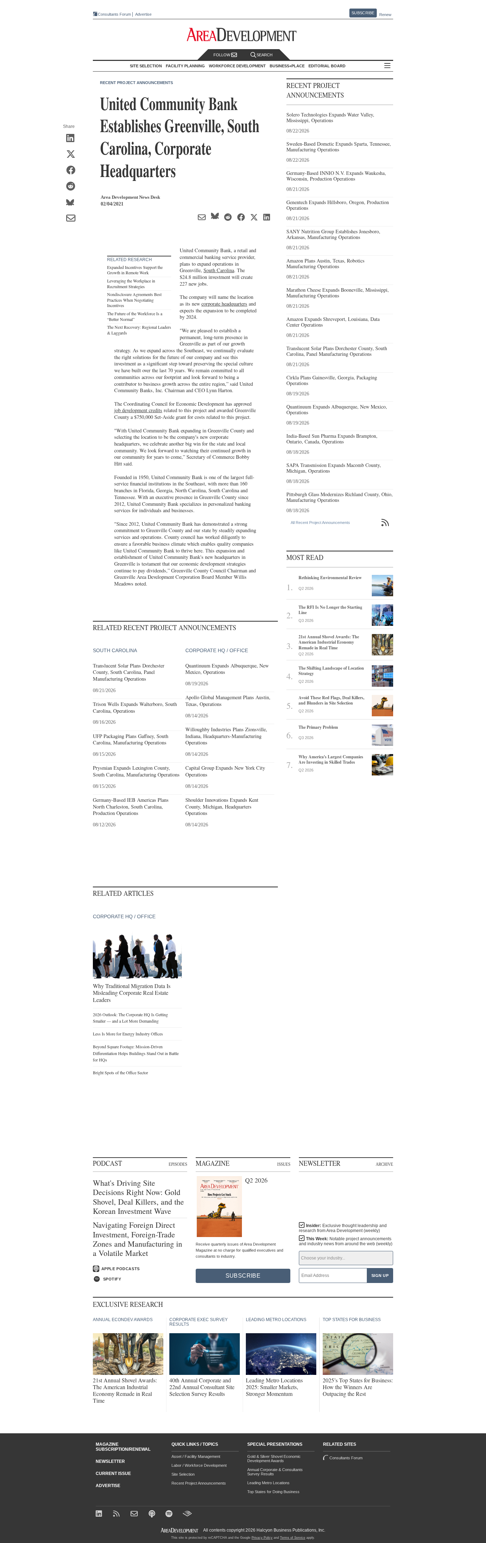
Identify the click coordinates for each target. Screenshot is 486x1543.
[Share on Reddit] (73, 186)
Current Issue (113, 1473)
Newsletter (110, 1461)
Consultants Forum (114, 14)
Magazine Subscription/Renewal (123, 1447)
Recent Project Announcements (136, 82)
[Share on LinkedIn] (73, 138)
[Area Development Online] (180, 1530)
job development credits (138, 410)
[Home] (135, 1514)
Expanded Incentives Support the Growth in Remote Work (135, 270)
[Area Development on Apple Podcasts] (152, 1514)
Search (265, 55)
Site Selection (183, 1474)
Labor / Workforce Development (199, 1465)
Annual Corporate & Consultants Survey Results (275, 1471)
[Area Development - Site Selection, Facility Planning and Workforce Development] (243, 35)
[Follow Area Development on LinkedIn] (100, 1514)
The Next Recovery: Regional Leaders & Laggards (139, 330)
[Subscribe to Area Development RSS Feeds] (117, 1514)
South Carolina (219, 270)
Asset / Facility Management (195, 1456)
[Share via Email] (73, 218)
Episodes (178, 1164)
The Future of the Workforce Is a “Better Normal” (134, 316)
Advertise (143, 14)
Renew (385, 14)
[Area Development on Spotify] (169, 1514)
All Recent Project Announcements (320, 522)
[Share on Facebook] (73, 170)
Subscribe (363, 13)
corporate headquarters (224, 303)
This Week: (345, 1241)
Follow (222, 55)
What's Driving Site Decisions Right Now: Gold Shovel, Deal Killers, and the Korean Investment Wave (138, 1197)
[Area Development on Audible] (187, 1514)
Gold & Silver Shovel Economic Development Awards (274, 1458)
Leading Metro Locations (268, 1483)
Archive (384, 1164)
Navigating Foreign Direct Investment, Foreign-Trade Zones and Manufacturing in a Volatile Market (137, 1239)
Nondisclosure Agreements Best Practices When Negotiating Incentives (134, 299)
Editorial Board (326, 66)
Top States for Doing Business (273, 1492)
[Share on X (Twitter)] (73, 154)
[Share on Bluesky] (73, 202)
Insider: (343, 1228)
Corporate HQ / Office (216, 650)
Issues (283, 1164)
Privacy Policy (262, 1537)
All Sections (387, 66)
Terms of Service (292, 1537)
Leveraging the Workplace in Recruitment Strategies (131, 283)
